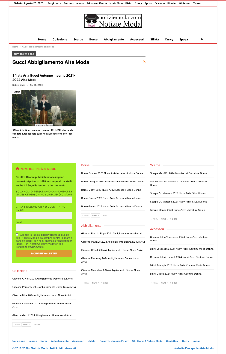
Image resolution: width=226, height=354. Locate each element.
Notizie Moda (205, 348)
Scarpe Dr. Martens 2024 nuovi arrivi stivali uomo (178, 193)
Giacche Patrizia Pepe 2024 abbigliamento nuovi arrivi (111, 233)
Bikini (128, 3)
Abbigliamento (114, 39)
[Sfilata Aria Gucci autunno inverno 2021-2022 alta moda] (44, 108)
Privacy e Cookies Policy (114, 341)
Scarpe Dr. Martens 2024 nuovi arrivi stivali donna (178, 201)
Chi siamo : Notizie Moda (147, 341)
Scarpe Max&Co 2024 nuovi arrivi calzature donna (178, 173)
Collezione (60, 39)
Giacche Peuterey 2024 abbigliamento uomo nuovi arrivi (44, 286)
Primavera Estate (97, 3)
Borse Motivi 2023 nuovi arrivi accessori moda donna (111, 189)
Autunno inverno (74, 3)
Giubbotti (185, 3)
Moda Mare (116, 3)
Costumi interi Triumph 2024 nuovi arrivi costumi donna (181, 257)
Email (19, 222)
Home (42, 39)
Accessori (137, 39)
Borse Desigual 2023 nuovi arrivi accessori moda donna (112, 181)
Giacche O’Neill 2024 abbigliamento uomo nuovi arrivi (42, 278)
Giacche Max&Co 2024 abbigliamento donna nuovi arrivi (113, 241)
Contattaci (172, 341)
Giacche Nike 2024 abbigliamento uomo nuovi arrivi (41, 295)
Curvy (138, 3)
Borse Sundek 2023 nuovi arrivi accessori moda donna (112, 173)
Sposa (148, 3)
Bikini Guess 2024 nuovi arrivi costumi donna (175, 273)
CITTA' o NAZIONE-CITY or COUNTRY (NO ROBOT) (40, 208)
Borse (93, 39)
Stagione (53, 3)
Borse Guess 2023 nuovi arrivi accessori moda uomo (111, 198)
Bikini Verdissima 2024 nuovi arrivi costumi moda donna (181, 248)
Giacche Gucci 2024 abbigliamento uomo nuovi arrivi (42, 315)
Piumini (171, 3)
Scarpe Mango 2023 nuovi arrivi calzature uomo (177, 210)
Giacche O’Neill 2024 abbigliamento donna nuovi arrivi (111, 250)
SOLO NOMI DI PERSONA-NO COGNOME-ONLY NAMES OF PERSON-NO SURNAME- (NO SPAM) (44, 193)
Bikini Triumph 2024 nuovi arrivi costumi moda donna (180, 265)
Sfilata (154, 39)
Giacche (160, 3)
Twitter (197, 3)
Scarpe (78, 39)
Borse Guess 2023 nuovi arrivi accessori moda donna (111, 206)
